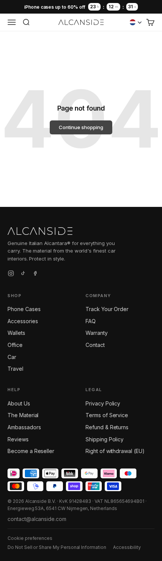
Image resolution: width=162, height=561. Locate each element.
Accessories (23, 321)
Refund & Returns (107, 427)
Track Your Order (107, 309)
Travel (15, 368)
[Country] (136, 22)
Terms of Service (107, 415)
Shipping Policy (105, 439)
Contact (95, 345)
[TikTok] (23, 274)
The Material (23, 415)
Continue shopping (81, 127)
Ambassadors (24, 427)
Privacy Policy (103, 403)
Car (12, 357)
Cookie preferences (30, 538)
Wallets (16, 333)
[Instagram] (11, 274)
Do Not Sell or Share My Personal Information (57, 547)
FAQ (91, 321)
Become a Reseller (31, 451)
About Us (19, 403)
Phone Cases (24, 309)
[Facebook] (35, 274)
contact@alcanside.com (37, 519)
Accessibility (127, 547)
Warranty (97, 333)
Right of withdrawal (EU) (115, 451)
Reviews (18, 439)
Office (15, 345)
